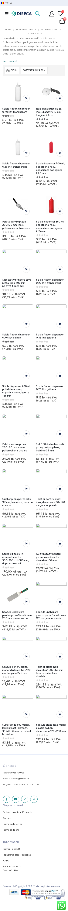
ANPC (6, 860)
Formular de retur (11, 830)
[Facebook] (6, 799)
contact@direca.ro (20, 778)
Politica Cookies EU (12, 866)
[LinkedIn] (33, 799)
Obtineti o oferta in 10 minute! (17, 812)
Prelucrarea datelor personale (17, 854)
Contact (7, 818)
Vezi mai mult (10, 61)
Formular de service (12, 824)
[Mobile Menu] (7, 13)
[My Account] (52, 13)
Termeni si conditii (12, 849)
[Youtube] (15, 799)
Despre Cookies (10, 870)
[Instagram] (24, 799)
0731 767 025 (17, 772)
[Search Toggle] (38, 13)
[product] (17, 92)
